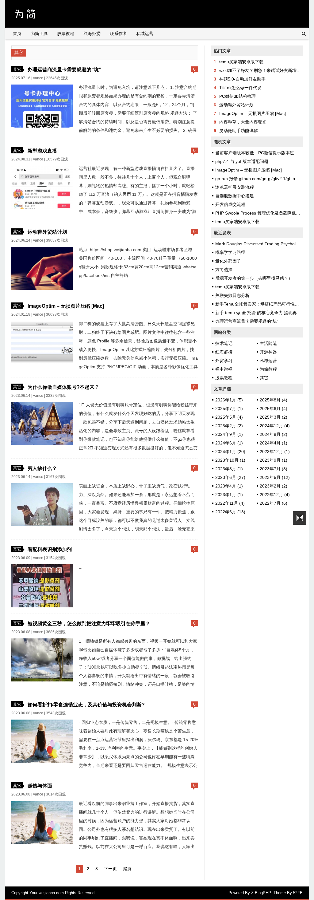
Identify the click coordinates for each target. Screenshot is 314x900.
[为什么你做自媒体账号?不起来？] (42, 443)
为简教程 (268, 369)
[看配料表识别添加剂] (42, 605)
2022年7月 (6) (273, 503)
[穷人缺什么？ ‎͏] (42, 524)
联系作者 (118, 33)
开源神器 (268, 351)
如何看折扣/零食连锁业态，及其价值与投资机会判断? (86, 704)
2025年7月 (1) (229, 408)
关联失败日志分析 (232, 295)
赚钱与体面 (40, 785)
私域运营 (144, 33)
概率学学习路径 (230, 252)
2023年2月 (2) (273, 486)
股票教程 (65, 33)
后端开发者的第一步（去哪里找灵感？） (254, 278)
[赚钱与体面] (42, 842)
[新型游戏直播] (42, 207)
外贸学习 (223, 360)
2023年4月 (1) (229, 486)
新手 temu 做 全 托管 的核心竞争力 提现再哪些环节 (264, 312)
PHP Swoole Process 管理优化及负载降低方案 (259, 213)
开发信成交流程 (230, 204)
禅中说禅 (223, 369)
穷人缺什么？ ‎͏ (43, 468)
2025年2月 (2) (229, 425)
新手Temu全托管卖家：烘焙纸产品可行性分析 (259, 304)
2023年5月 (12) (275, 477)
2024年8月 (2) (273, 434)
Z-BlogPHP (261, 892)
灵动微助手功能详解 (238, 130)
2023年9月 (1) (273, 460)
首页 (17, 33)
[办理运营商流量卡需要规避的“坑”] (42, 126)
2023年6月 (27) (230, 477)
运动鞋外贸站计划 (47, 232)
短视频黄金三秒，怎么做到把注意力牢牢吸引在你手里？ (89, 623)
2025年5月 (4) (229, 417)
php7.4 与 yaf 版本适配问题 (241, 161)
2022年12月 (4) (275, 494)
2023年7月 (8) (273, 468)
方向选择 (223, 269)
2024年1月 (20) (230, 451)
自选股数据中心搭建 (234, 195)
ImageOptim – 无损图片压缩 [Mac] (66, 306)
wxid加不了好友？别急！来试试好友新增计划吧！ (266, 70)
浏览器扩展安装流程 (234, 187)
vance (38, 78)
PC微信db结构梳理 (237, 96)
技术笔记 (223, 343)
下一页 (110, 868)
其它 (17, 69)
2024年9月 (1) (229, 434)
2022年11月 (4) (230, 503)
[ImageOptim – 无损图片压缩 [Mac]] (42, 362)
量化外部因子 (228, 261)
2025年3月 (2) (273, 417)
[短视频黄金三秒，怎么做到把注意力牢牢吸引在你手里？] (42, 679)
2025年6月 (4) (273, 408)
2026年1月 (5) (229, 399)
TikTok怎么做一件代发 (240, 87)
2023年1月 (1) (229, 494)
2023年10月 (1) (230, 460)
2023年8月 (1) (229, 468)
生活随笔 (268, 343)
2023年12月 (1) (275, 451)
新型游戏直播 (42, 150)
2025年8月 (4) (273, 399)
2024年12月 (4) (275, 425)
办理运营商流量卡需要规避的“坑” (64, 69)
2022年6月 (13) (230, 511)
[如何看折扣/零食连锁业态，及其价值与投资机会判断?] (42, 761)
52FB (298, 892)
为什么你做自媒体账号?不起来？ (63, 387)
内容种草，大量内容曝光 (242, 122)
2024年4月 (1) (273, 442)
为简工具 (39, 33)
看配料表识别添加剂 (50, 549)
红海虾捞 (92, 33)
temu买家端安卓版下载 (241, 61)
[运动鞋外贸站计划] (42, 288)
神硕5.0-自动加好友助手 (242, 79)
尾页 (127, 868)
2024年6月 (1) (229, 442)
